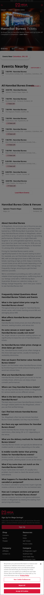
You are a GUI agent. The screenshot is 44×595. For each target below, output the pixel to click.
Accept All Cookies (22, 591)
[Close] (40, 564)
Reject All (22, 585)
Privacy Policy (24, 575)
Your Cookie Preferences (22, 579)
